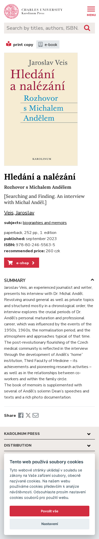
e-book (51, 44)
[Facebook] (21, 415)
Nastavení (49, 524)
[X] (28, 415)
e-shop (22, 262)
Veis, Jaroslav (19, 212)
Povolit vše (49, 511)
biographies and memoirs (45, 223)
